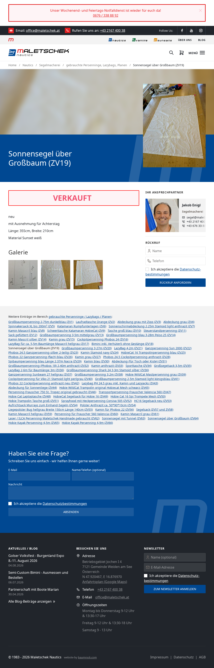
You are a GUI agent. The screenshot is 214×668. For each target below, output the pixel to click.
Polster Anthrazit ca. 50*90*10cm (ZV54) (108, 405)
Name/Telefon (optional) (89, 470)
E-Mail (12, 470)
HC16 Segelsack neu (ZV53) (153, 401)
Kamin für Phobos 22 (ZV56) (114, 409)
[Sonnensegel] (163, 39)
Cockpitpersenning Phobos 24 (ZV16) (102, 339)
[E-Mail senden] (11, 30)
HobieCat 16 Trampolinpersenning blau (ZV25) (153, 352)
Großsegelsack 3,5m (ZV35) (172, 366)
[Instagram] (200, 30)
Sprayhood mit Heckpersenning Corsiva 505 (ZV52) (96, 401)
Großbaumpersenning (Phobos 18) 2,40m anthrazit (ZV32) (48, 366)
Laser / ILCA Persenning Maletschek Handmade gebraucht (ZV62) (53, 418)
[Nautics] (117, 39)
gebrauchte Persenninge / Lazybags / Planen (80, 317)
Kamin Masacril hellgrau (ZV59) (30, 414)
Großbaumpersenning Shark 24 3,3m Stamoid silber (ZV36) (107, 370)
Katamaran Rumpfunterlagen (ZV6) (81, 326)
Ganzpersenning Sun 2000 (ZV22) (168, 348)
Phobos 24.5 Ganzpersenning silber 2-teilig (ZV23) (43, 352)
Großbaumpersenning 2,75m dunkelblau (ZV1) (40, 322)
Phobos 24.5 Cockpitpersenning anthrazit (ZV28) (136, 357)
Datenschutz (184, 657)
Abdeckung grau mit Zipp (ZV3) (139, 322)
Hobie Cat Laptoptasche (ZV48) (29, 396)
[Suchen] (171, 52)
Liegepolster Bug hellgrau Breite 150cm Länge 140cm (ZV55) (50, 409)
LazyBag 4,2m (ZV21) (128, 348)
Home (12, 65)
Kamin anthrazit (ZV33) (107, 366)
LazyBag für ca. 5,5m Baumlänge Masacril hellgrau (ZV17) (48, 344)
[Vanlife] (139, 39)
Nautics (28, 65)
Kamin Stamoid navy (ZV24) (99, 352)
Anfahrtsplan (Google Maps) (104, 581)
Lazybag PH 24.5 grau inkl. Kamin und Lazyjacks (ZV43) (120, 383)
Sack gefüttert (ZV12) (22, 335)
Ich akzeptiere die (50, 503)
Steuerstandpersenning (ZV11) (165, 331)
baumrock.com (87, 657)
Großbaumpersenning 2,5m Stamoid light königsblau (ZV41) (137, 379)
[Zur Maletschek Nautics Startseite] (38, 52)
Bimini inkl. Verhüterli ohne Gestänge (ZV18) (122, 344)
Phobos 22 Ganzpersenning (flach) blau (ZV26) (40, 357)
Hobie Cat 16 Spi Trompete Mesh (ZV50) (138, 396)
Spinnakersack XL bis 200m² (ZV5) (31, 326)
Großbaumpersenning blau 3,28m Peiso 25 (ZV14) (141, 335)
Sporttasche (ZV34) (139, 366)
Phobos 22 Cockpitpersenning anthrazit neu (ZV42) (43, 383)
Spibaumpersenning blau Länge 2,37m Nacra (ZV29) (45, 361)
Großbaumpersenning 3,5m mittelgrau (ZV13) (72, 335)
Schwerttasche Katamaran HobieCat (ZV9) (76, 331)
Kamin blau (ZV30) (96, 361)
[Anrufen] (67, 30)
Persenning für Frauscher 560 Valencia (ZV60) (86, 414)
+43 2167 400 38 (112, 30)
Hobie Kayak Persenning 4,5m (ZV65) (33, 423)
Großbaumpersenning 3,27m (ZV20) (87, 348)
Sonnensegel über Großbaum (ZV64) (173, 418)
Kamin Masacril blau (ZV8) (26, 331)
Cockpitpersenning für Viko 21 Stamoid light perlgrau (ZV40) (50, 379)
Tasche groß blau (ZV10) (124, 331)
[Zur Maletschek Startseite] (11, 39)
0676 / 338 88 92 (105, 15)
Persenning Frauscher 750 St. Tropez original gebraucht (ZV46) (52, 392)
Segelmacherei (49, 65)
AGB (202, 657)
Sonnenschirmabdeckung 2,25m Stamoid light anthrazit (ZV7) (152, 326)
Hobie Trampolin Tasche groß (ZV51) (33, 401)
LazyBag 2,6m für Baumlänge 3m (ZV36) (36, 370)
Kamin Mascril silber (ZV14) (27, 339)
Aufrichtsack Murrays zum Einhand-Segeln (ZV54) (43, 405)
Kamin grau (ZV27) (88, 357)
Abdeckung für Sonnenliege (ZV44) (32, 388)
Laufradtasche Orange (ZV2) (95, 322)
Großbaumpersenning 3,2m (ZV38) (99, 374)
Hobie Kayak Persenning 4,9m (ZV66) (87, 423)
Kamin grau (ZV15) (62, 339)
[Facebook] (182, 30)
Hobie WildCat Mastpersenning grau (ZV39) (155, 374)
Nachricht (15, 484)
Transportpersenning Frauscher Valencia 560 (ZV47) (135, 392)
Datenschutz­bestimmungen (65, 503)
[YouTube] (191, 30)
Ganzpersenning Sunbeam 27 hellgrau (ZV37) (40, 374)
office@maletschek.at (43, 30)
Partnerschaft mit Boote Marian (33, 589)
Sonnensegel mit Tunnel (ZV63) (123, 418)
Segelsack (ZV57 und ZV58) (154, 409)
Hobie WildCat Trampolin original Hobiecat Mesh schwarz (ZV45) (104, 388)
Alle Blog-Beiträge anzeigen (30, 601)
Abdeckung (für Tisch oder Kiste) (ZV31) (139, 361)
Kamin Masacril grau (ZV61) (140, 414)
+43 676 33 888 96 (199, 226)
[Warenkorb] (181, 52)
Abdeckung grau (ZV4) (178, 322)
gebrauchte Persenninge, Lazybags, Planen (96, 65)
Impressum (159, 657)
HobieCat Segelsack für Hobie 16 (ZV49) (80, 396)
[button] (200, 10)
